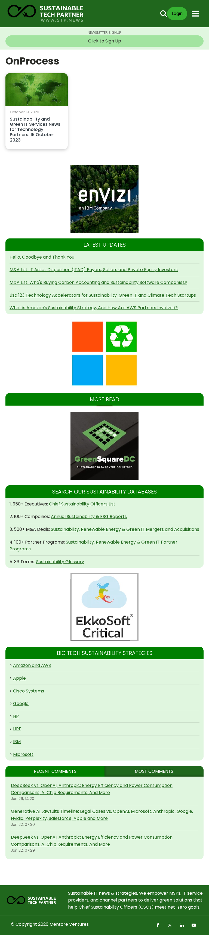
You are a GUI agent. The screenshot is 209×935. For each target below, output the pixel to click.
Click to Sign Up (104, 41)
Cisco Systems (28, 691)
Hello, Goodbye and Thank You (42, 257)
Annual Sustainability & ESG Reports (89, 516)
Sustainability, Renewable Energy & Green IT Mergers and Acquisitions (125, 529)
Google (21, 703)
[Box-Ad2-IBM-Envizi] (104, 199)
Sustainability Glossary (60, 562)
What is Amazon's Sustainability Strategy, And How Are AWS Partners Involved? (94, 308)
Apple (19, 678)
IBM (17, 741)
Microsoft (23, 754)
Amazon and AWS (32, 665)
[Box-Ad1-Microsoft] (104, 354)
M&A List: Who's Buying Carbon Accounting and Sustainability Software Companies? (98, 282)
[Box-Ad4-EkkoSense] (104, 607)
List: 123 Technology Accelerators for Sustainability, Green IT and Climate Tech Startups (103, 295)
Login (177, 13)
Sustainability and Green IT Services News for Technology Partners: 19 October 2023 (35, 130)
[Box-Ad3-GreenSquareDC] (104, 446)
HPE (17, 729)
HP (16, 716)
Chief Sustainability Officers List (82, 504)
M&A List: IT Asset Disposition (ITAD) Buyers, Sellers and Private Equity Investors (94, 269)
